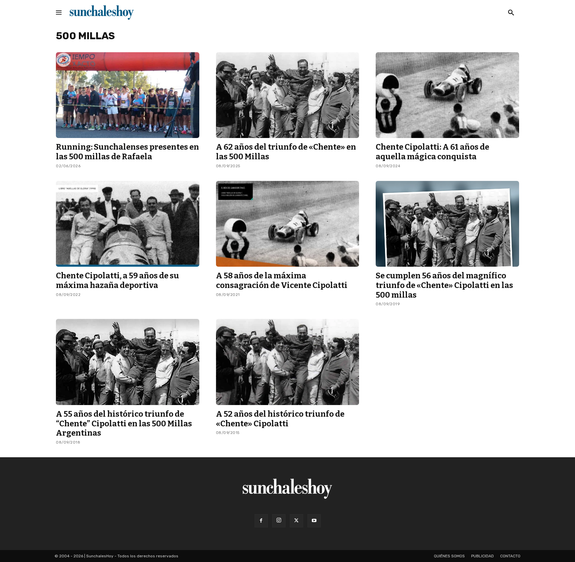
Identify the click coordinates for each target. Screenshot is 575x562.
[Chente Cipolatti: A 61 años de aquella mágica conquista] (447, 95)
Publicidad (482, 556)
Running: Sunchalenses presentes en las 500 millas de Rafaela (127, 151)
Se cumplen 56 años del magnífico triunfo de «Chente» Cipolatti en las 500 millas (444, 285)
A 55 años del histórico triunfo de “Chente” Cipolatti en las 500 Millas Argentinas (124, 423)
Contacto (510, 556)
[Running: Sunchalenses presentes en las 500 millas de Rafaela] (127, 95)
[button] (511, 13)
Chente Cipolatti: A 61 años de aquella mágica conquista (432, 151)
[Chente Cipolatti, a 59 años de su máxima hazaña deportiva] (127, 224)
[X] (296, 520)
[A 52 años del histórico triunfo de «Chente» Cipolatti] (287, 362)
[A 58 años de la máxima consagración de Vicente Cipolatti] (287, 224)
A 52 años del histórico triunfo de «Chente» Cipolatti (280, 418)
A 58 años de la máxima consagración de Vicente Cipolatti (281, 280)
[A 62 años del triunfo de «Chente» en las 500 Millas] (287, 95)
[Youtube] (314, 520)
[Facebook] (261, 520)
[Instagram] (279, 520)
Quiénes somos (449, 556)
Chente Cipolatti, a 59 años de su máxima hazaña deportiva (117, 280)
